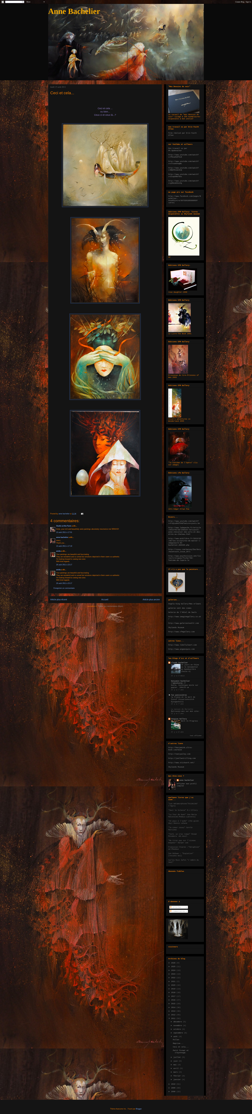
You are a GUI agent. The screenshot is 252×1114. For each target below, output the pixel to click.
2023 (173, 974)
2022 (173, 978)
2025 (173, 967)
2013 (173, 1011)
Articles (176, 907)
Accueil (104, 599)
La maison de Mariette (182, 709)
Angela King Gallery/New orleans (184, 604)
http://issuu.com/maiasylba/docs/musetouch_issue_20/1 (184, 550)
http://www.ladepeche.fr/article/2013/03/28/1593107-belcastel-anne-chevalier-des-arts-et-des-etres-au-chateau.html (184, 531)
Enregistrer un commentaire (64, 588)
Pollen (176, 1040)
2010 (173, 1084)
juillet (177, 1057)
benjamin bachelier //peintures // (180, 682)
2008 (173, 1092)
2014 (173, 1007)
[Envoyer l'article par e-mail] (82, 514)
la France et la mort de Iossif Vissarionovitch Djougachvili (183, 699)
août (176, 1036)
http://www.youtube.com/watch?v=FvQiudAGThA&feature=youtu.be (184, 522)
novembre (178, 1025)
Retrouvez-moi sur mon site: (185, 711)
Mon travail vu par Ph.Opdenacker (177, 149)
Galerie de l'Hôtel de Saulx (182, 612)
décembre (178, 1022)
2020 (173, 985)
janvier (177, 1079)
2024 (173, 970)
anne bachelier (62, 537)
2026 (173, 963)
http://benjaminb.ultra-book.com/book (180, 749)
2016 (173, 1000)
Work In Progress (189, 721)
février (177, 1076)
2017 (173, 996)
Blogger (138, 1109)
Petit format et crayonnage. (181, 1051)
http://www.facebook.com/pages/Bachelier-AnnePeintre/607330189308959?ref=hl (184, 199)
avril (176, 1068)
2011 (173, 1018)
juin (176, 1061)
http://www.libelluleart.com (182, 645)
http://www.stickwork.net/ (181, 763)
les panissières (179, 695)
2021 (173, 981)
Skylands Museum (176, 627)
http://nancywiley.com (179, 754)
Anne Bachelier (74, 11)
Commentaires (178, 911)
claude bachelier (179, 663)
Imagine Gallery (179, 719)
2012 (173, 1015)
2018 (173, 992)
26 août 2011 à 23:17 (64, 565)
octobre (177, 1029)
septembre (178, 1033)
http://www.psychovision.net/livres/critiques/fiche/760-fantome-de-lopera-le (184, 558)
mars (176, 1072)
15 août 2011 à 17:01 (64, 532)
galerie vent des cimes (179, 608)
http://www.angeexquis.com (181, 649)
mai (175, 1065)
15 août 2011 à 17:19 (64, 546)
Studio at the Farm (63, 526)
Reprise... (178, 1043)
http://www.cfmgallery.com (181, 632)
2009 (173, 1088)
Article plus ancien (151, 599)
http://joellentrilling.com (182, 758)
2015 (173, 1004)
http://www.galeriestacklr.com (183, 623)
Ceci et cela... (181, 1047)
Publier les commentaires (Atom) (110, 606)
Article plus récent (58, 599)
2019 (173, 989)
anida (58, 551)
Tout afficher (196, 735)
